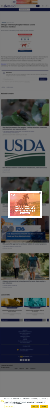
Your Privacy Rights (9, 406)
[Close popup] (40, 193)
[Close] (47, 398)
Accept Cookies (35, 406)
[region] (25, 403)
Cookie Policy (19, 403)
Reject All (44, 406)
